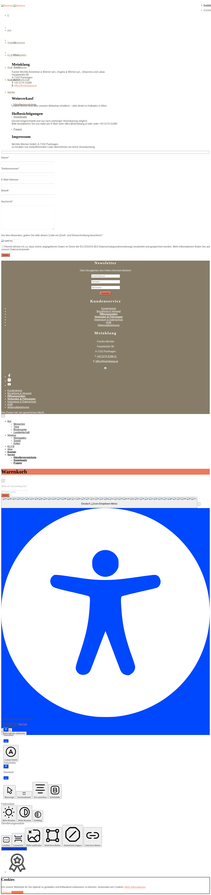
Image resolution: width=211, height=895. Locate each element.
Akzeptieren (17, 892)
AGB (108, 322)
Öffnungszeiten (109, 314)
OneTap (22, 724)
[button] (199, 504)
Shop (10, 449)
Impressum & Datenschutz (108, 319)
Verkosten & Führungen (109, 317)
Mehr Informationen (135, 887)
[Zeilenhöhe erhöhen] (5, 766)
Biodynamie (20, 429)
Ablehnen (6, 892)
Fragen (18, 129)
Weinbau (11, 435)
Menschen (19, 42)
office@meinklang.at (106, 361)
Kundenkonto (108, 308)
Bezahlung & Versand (109, 311)
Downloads (20, 117)
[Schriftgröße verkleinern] (5, 741)
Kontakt (11, 452)
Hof (9, 30)
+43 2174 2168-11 (107, 356)
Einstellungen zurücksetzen (14, 848)
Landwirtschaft (22, 432)
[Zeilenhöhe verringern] (5, 778)
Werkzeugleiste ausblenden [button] (13, 733)
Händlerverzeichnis (25, 104)
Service (11, 92)
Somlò (17, 67)
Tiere (16, 426)
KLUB (10, 446)
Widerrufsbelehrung (108, 325)
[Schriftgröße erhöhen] (5, 729)
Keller (17, 79)
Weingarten (20, 55)
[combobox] (99, 502)
